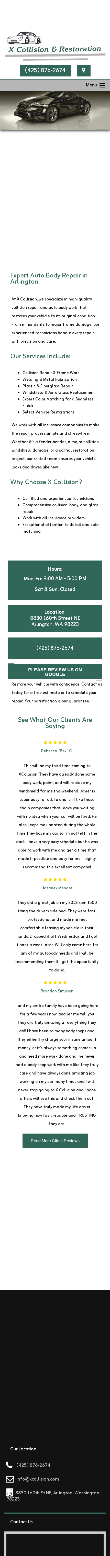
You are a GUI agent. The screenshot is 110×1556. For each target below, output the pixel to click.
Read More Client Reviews (55, 1141)
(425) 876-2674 (45, 70)
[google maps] (84, 70)
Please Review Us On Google (55, 672)
